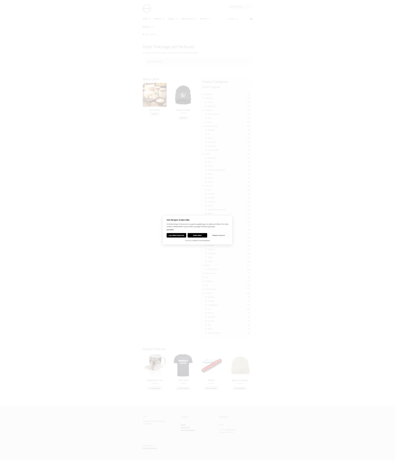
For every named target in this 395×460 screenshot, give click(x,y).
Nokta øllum (197, 235)
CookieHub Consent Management (201, 240)
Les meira (170, 229)
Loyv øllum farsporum (176, 235)
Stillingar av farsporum (218, 235)
